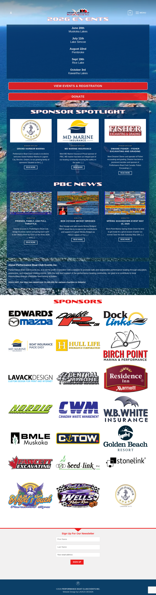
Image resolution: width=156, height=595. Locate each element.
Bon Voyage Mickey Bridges (24, 221)
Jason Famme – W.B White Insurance (87, 150)
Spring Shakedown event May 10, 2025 (72, 222)
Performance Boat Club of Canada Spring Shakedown (119, 222)
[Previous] (8, 149)
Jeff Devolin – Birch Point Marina (134, 150)
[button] (11, 12)
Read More (40, 173)
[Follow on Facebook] (78, 583)
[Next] (147, 149)
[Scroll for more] (78, 289)
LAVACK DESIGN (86, 592)
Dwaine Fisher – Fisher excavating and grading (40, 150)
